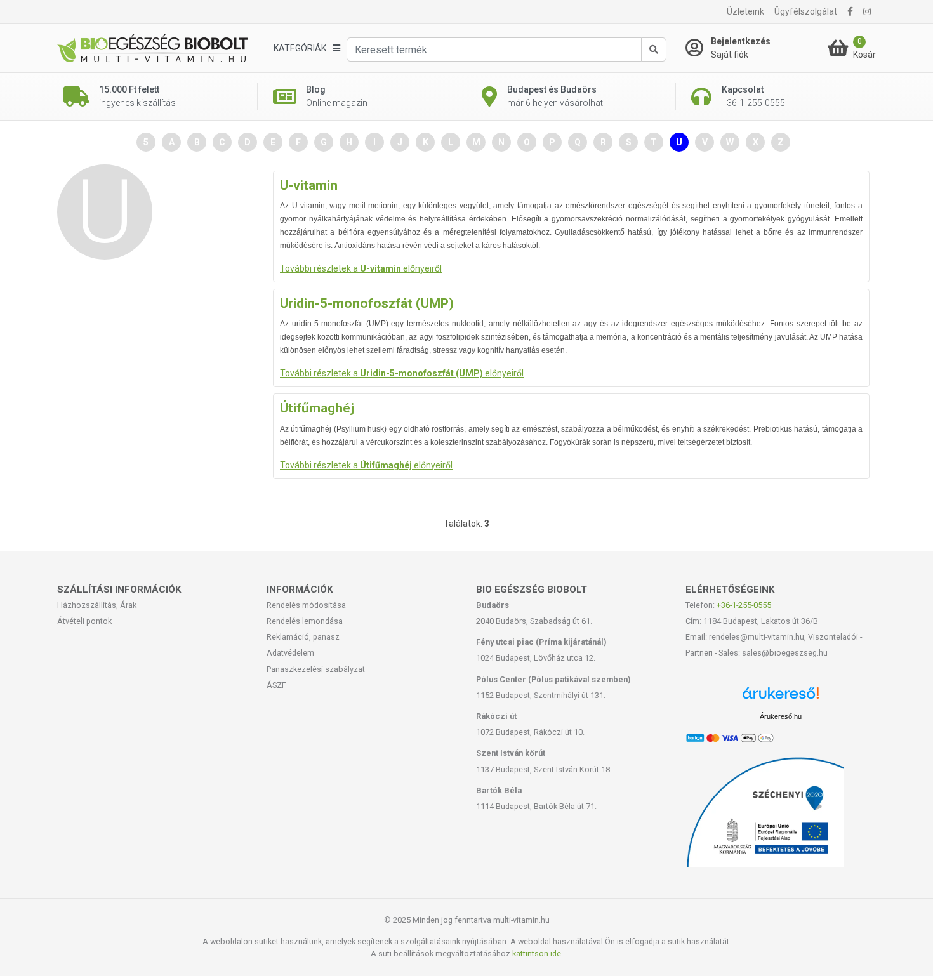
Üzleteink (745, 11)
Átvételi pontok (84, 621)
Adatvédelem (290, 652)
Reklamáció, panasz (303, 637)
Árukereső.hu (781, 716)
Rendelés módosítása (306, 605)
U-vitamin (309, 185)
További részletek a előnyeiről (361, 268)
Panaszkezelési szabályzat (316, 669)
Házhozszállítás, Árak (96, 605)
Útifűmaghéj (317, 408)
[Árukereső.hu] (781, 697)
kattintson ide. (537, 953)
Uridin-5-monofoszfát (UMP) (367, 303)
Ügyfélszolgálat (805, 11)
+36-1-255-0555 (744, 605)
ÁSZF (276, 685)
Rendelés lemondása (305, 621)
